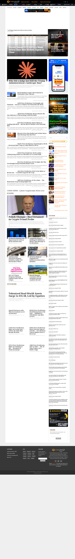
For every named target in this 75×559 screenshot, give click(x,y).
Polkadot (34, 7)
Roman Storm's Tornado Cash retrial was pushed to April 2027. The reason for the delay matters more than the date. (58, 340)
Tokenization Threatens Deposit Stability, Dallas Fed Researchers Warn (15, 259)
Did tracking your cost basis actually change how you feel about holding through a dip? (58, 318)
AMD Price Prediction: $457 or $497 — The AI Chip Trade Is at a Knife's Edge (37, 347)
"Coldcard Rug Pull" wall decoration (55, 321)
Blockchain (40, 130)
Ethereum (19, 7)
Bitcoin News (35, 100)
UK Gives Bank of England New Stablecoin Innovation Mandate (37, 259)
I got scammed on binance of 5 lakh (55, 241)
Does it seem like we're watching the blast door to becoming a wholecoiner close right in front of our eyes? (58, 255)
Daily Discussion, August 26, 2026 (55, 396)
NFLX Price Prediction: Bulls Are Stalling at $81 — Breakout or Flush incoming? (16, 347)
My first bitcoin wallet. (52, 303)
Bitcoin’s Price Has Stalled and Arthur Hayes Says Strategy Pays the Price (32, 134)
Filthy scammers (52, 310)
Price (60, 7)
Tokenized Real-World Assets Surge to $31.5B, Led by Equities (27, 294)
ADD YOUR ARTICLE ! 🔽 (58, 141)
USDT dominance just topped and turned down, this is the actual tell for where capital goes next (58, 364)
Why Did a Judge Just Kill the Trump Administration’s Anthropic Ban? (27, 81)
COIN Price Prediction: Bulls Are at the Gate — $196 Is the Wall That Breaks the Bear (16, 330)
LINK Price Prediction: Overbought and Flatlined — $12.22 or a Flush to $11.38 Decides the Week (25, 103)
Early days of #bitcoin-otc (53, 328)
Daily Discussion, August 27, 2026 (55, 288)
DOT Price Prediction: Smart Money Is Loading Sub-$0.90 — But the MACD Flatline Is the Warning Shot (26, 124)
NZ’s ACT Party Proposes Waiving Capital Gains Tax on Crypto (16, 277)
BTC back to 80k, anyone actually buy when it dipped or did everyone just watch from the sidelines (58, 368)
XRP (38, 7)
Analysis (64, 7)
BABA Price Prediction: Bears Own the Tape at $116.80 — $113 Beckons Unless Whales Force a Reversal (37, 331)
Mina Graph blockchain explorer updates (56, 225)
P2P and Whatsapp (52, 360)
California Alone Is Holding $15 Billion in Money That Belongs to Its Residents (37, 241)
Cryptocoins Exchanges (12, 455)
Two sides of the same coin (54, 232)
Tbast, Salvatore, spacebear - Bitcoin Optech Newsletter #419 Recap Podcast (57, 348)
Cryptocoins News (34, 130)
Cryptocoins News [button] (25, 1)
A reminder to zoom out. (53, 222)
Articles (51, 143)
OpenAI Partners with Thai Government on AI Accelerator (17, 311)
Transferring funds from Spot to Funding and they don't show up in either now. (58, 229)
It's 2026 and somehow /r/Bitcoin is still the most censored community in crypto (57, 314)
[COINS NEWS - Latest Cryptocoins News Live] (13, 1)
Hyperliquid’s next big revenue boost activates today (58, 405)
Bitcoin (14, 7)
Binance (24, 7)
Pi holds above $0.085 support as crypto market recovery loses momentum (57, 384)
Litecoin (46, 7)
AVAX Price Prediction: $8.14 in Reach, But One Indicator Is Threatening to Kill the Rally (26, 114)
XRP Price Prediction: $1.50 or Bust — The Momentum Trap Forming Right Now (25, 181)
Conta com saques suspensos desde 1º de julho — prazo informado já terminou (58, 380)
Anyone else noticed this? (53, 331)
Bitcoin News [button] (35, 1)
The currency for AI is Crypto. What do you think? (57, 247)
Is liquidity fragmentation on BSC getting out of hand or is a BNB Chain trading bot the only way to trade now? (58, 296)
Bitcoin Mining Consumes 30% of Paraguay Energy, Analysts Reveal (35, 277)
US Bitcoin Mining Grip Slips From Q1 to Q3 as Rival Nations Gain (17, 240)
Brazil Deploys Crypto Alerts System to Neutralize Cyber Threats (30, 93)
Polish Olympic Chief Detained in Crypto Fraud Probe (26, 218)
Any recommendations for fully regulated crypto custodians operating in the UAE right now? (57, 376)
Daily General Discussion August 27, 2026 (56, 300)
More (9, 457)
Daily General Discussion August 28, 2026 (56, 244)
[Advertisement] (37, 21)
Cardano (29, 7)
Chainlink (51, 7)
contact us (54, 463)
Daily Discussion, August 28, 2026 (55, 238)
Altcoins (56, 7)
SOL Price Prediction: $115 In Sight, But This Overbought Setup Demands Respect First (26, 162)
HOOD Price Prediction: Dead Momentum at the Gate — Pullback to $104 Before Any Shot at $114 (37, 313)
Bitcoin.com (10, 88)
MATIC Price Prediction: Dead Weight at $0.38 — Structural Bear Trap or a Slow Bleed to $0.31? (27, 144)
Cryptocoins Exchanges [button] (45, 1)
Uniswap (41, 7)
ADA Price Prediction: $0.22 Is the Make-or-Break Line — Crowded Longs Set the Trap (26, 171)
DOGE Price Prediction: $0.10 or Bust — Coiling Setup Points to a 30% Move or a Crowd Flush (25, 153)
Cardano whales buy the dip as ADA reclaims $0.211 (58, 235)
